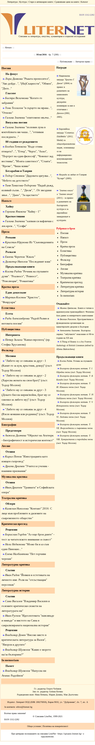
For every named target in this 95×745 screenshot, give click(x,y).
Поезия (64, 233)
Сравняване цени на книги (67, 2)
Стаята (46, 161)
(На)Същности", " (32, 83)
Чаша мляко (21, 166)
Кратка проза (67, 246)
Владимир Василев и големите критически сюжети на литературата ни (26, 605)
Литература (12, 2)
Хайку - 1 (33, 211)
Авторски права (83, 61)
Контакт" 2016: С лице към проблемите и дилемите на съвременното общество (27, 513)
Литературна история (72, 291)
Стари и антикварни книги (40, 2)
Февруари (9, 302)
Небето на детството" (16, 180)
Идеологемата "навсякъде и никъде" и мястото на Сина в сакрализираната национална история (28, 620)
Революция (9, 281)
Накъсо (64, 237)
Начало (8, 47)
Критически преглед (71, 282)
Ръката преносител (36, 78)
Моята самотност (27, 161)
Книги (30, 256)
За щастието (30, 195)
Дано (16, 195)
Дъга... (7, 88)
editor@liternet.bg (24, 707)
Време (7, 166)
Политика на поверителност (55, 726)
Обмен (47, 83)
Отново (7, 112)
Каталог (84, 2)
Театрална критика (70, 277)
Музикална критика (71, 273)
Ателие (64, 268)
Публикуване (66, 61)
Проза (63, 241)
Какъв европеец (34, 339)
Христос (33, 297)
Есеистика (65, 250)
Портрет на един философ (19, 156)
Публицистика (68, 255)
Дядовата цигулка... (38, 175)
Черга (32, 151)
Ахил (42, 151)
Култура (23, 2)
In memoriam (67, 295)
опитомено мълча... (39, 117)
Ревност (31, 276)
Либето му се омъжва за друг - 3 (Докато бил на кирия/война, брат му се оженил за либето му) (26, 394)
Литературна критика (72, 286)
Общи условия (34, 726)
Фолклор (65, 259)
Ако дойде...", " (12, 83)
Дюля (27, 190)
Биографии (66, 264)
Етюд (21, 151)
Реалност (17, 276)
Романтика (26, 281)
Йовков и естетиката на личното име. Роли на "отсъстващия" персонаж (26, 579)
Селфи (22, 226)
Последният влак (39, 261)
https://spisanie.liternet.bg (69, 733)
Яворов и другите (14, 644)
